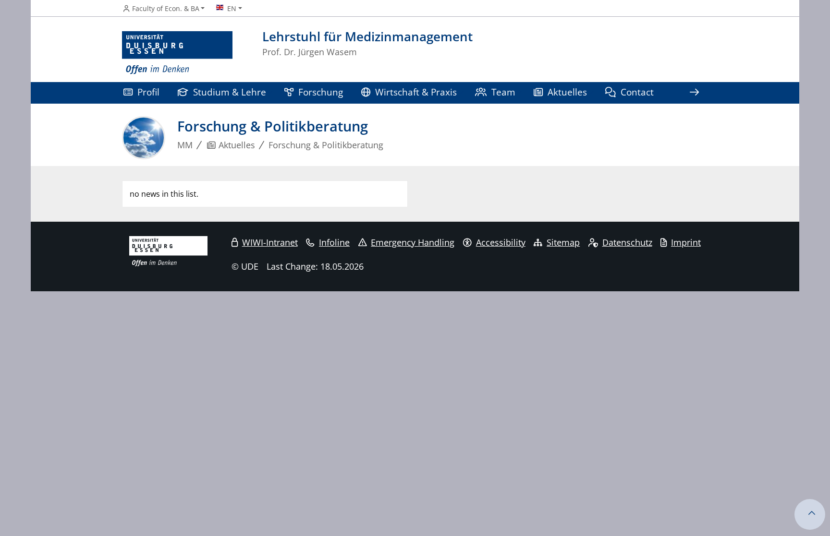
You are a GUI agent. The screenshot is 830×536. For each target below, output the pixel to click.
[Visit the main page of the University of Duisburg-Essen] (177, 53)
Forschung (320, 91)
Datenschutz (627, 242)
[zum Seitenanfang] (809, 514)
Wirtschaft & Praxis (416, 91)
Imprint (686, 242)
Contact (637, 91)
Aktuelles (567, 91)
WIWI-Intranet (270, 242)
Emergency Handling (412, 242)
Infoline (334, 242)
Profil (148, 91)
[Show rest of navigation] (694, 93)
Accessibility (500, 242)
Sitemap (563, 242)
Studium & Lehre (229, 91)
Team (503, 91)
